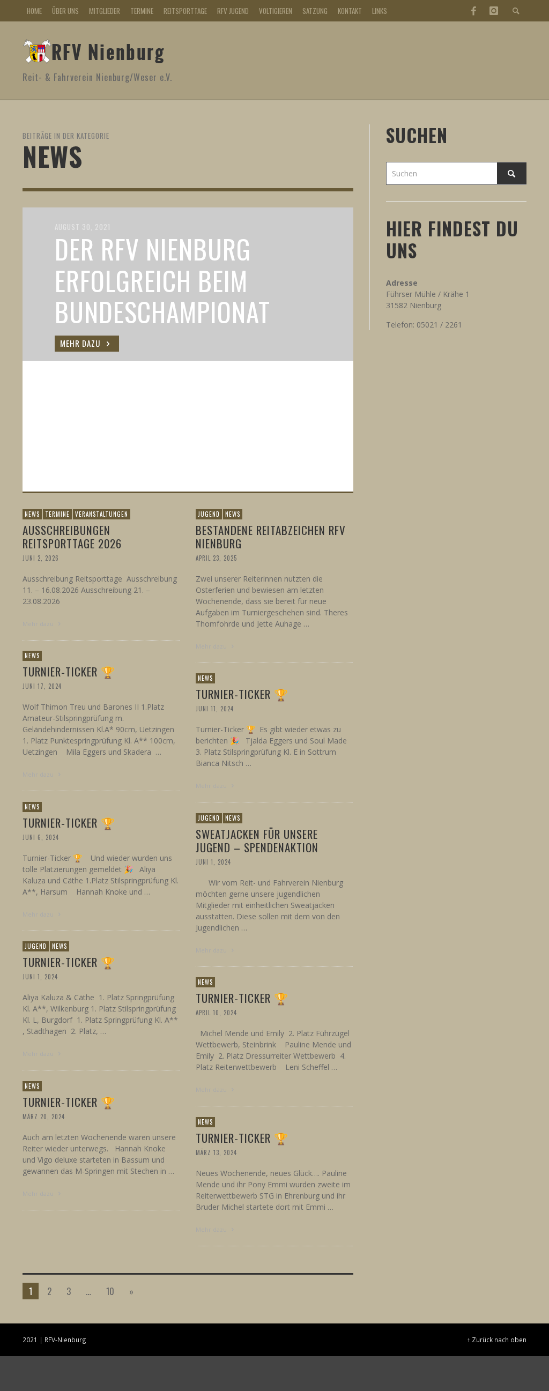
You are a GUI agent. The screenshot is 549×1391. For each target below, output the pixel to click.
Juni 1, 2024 (213, 862)
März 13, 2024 (216, 1152)
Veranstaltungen (101, 514)
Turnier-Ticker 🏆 (69, 671)
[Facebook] (473, 10)
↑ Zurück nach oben (496, 1339)
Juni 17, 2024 (42, 685)
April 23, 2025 (216, 558)
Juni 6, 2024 (41, 836)
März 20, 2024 (44, 1116)
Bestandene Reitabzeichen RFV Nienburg (271, 536)
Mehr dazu (39, 624)
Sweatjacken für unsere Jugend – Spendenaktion (257, 840)
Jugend (209, 514)
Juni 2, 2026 (41, 558)
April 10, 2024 (216, 1012)
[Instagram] (494, 10)
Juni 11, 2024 (215, 708)
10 (110, 1291)
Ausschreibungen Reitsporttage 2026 (72, 536)
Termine (57, 514)
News (32, 514)
